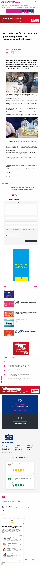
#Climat (13, 7)
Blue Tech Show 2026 (19, 293)
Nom (6, 216)
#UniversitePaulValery (34, 7)
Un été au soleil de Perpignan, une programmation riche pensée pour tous (25, 332)
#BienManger (6, 300)
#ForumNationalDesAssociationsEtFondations (19, 319)
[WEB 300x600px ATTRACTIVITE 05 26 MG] (21, 265)
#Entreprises (14, 189)
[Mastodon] (1, 379)
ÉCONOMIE (4, 516)
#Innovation (6, 290)
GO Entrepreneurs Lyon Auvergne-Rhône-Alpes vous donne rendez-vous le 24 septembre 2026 (26, 313)
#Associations (6, 319)
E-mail (6, 220)
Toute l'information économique (13, 2)
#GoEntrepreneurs (15, 309)
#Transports (26, 5)
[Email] (1, 380)
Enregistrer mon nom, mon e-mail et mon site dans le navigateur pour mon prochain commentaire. (20, 230)
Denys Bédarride (18, 51)
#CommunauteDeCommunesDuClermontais (15, 5)
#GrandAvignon (13, 300)
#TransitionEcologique (6, 7)
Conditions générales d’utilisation (23, 560)
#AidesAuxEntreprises (20, 7)
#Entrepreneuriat (7, 309)
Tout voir (35, 286)
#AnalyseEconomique (23, 187)
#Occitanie (14, 49)
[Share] (1, 382)
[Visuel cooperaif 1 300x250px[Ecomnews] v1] (21, 348)
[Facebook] (1, 377)
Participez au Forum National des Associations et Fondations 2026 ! (24, 322)
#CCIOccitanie (31, 187)
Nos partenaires (9, 506)
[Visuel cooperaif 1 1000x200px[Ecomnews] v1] (20, 19)
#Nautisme (12, 290)
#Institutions (8, 49)
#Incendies (4, 5)
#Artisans (26, 7)
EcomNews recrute (33, 560)
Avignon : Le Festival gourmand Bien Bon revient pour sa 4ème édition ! (25, 303)
